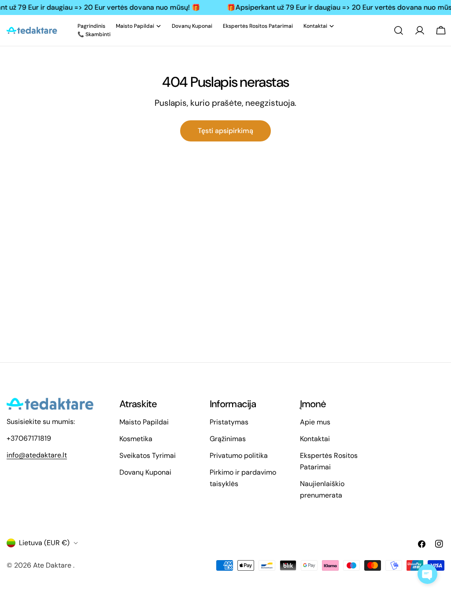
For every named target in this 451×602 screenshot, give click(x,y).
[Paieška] (398, 30)
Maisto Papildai (144, 422)
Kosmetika (135, 438)
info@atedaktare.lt (37, 455)
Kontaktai (315, 438)
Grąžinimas (228, 438)
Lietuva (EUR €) (44, 542)
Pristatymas (229, 422)
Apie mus (315, 422)
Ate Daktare (53, 565)
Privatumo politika (239, 455)
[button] (427, 574)
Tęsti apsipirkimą (225, 130)
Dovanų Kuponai (145, 472)
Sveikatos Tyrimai (147, 455)
